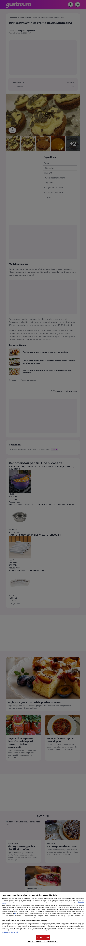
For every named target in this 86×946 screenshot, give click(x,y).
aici (15, 913)
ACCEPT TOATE (43, 937)
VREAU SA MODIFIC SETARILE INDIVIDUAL (42, 942)
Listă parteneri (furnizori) (10, 932)
